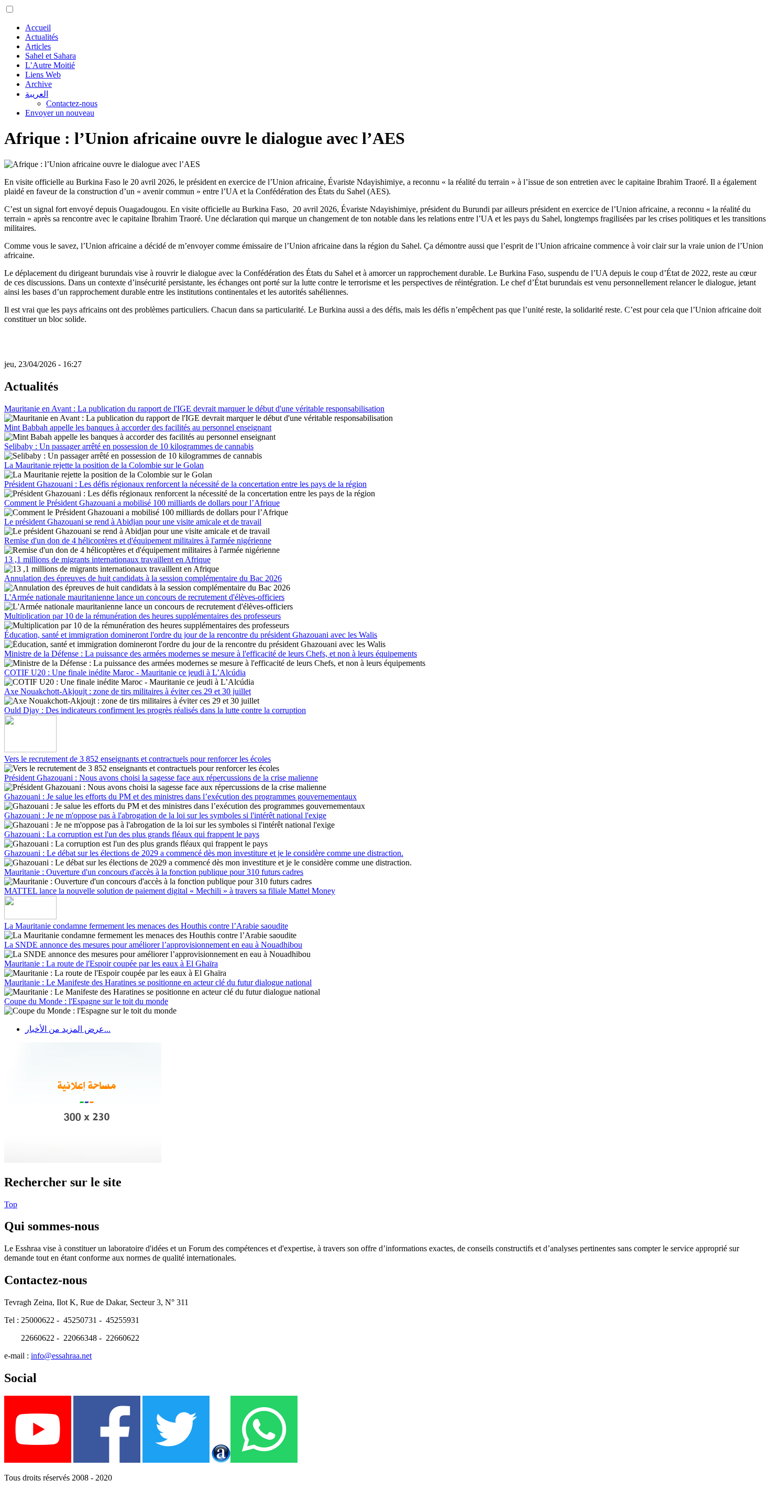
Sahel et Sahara (50, 55)
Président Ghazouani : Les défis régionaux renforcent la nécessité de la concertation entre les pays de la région (185, 484)
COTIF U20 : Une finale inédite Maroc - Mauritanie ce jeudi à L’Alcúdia (125, 672)
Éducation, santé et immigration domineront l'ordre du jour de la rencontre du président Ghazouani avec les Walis (190, 634)
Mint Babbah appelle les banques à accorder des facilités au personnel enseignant (137, 427)
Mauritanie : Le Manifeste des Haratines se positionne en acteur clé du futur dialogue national (158, 982)
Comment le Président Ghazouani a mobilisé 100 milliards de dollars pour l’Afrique (142, 502)
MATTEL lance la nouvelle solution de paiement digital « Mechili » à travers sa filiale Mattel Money (169, 890)
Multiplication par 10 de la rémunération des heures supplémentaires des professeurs (142, 615)
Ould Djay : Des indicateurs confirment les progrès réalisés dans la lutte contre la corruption (155, 710)
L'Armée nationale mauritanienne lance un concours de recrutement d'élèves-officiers (144, 597)
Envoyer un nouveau (59, 112)
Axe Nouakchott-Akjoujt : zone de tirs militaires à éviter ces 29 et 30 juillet (127, 691)
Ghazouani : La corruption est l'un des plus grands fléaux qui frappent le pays (131, 834)
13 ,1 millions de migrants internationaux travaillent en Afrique (107, 559)
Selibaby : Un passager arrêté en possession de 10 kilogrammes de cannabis (129, 446)
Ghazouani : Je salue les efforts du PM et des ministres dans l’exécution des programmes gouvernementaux (180, 796)
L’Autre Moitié (50, 65)
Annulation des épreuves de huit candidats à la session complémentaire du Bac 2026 (143, 578)
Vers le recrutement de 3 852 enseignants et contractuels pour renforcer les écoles (137, 758)
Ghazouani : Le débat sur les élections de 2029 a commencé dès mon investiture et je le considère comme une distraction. (203, 853)
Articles (38, 46)
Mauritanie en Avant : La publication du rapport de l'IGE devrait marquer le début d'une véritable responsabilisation (194, 408)
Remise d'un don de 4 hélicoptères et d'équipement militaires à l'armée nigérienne (137, 540)
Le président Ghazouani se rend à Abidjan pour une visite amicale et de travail (132, 521)
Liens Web (43, 74)
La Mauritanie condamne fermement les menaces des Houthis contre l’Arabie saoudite (146, 925)
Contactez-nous (71, 103)
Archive (38, 84)
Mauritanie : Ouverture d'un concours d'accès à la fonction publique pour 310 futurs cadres (153, 871)
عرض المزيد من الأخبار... (68, 1029)
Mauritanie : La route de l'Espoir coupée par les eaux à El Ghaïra (111, 963)
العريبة (36, 94)
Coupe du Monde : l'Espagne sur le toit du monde (86, 1001)
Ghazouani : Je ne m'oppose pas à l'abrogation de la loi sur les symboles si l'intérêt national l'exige (165, 815)
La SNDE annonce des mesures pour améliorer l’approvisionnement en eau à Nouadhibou (153, 944)
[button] (9, 9)
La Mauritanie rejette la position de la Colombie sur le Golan (104, 465)
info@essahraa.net (61, 1355)
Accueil (38, 27)
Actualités (41, 36)
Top (10, 1204)
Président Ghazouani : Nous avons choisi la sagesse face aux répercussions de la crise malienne (161, 777)
